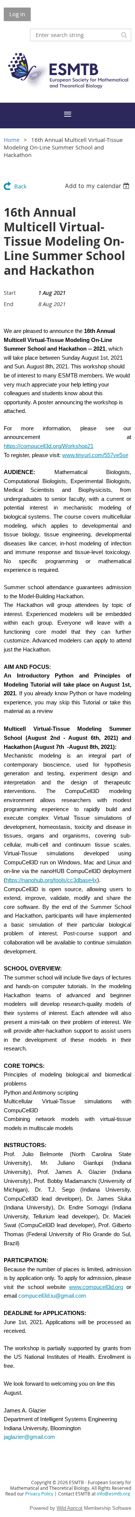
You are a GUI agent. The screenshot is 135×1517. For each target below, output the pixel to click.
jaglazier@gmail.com (29, 1437)
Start (10, 292)
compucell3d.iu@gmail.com (52, 1296)
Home (12, 139)
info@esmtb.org (113, 1494)
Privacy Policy (39, 1494)
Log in (17, 14)
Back (20, 186)
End (9, 304)
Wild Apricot (69, 1508)
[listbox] (98, 185)
